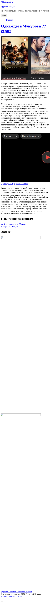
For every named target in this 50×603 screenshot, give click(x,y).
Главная (9, 20)
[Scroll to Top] (2, 601)
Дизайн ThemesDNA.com (12, 596)
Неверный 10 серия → (11, 226)
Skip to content (7, 2)
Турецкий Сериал (9, 6)
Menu (4, 15)
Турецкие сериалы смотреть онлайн (16, 592)
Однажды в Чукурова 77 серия (14, 184)
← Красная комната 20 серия (13, 224)
